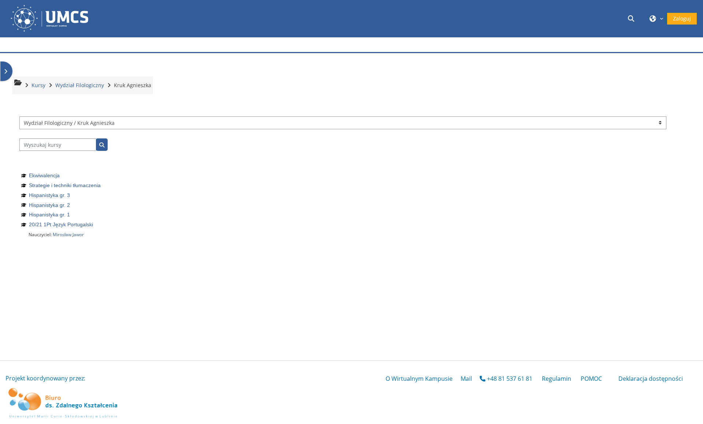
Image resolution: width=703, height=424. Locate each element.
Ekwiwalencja (44, 175)
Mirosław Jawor (68, 234)
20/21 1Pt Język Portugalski (61, 224)
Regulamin (556, 379)
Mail (466, 379)
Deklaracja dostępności (650, 379)
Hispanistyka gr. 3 (49, 195)
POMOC (591, 379)
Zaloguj (682, 18)
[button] (632, 18)
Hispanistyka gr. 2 (49, 205)
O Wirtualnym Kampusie (419, 379)
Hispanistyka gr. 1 (49, 214)
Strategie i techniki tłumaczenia (65, 185)
